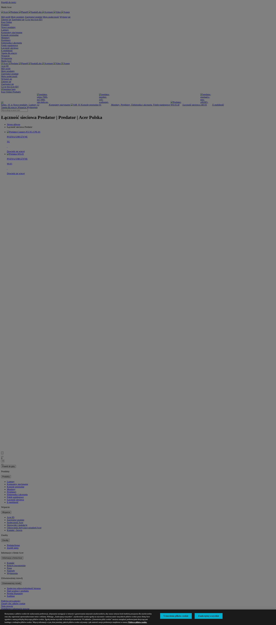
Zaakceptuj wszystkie (208, 616)
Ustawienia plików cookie (176, 616)
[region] (138, 617)
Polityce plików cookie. (137, 622)
